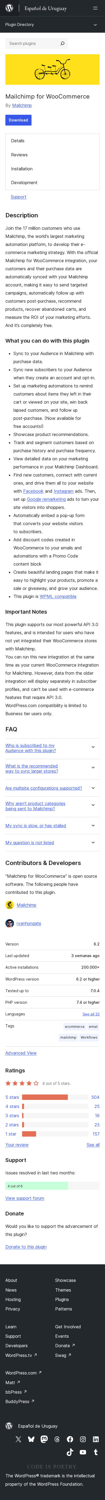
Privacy (12, 1309)
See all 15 (91, 1014)
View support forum (24, 1198)
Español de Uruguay (38, 1426)
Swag (63, 1355)
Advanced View (21, 1053)
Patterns (63, 1309)
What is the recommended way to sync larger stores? (31, 768)
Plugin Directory (19, 24)
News (11, 1290)
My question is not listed (29, 842)
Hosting (13, 1299)
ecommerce (75, 1027)
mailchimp (68, 1037)
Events (62, 1336)
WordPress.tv (21, 1355)
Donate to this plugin (26, 1246)
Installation (22, 168)
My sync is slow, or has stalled (35, 825)
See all (93, 1144)
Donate (65, 1345)
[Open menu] (96, 8)
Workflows (89, 1037)
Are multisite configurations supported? (43, 788)
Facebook (33, 491)
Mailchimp (22, 105)
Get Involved (68, 1326)
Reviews (19, 154)
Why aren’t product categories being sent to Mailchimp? (35, 806)
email (93, 1027)
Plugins (62, 1299)
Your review (17, 1144)
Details (17, 140)
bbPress (16, 1392)
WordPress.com (23, 1373)
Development (24, 182)
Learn (10, 1326)
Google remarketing (46, 499)
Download (18, 120)
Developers (16, 1345)
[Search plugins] (62, 43)
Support (18, 197)
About (11, 1280)
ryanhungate (29, 923)
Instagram (64, 491)
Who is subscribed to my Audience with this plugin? (30, 748)
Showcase (65, 1280)
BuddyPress (20, 1401)
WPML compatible (58, 596)
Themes (63, 1290)
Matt (12, 1382)
